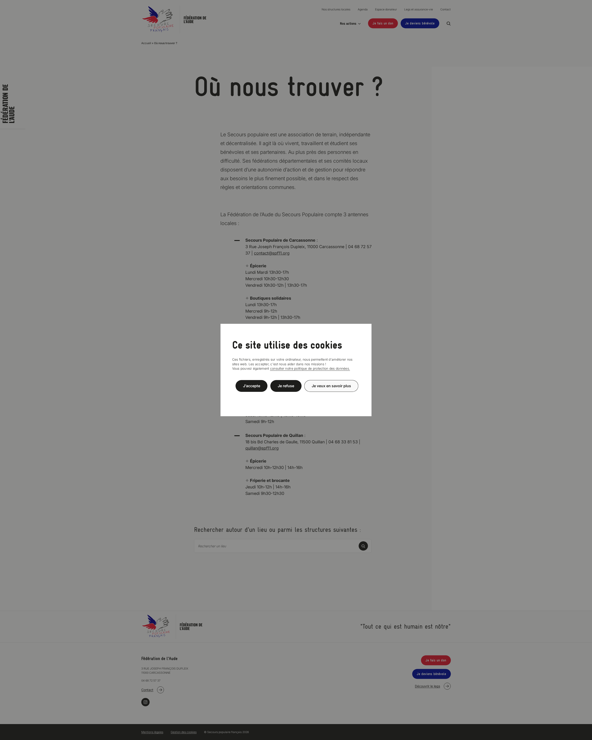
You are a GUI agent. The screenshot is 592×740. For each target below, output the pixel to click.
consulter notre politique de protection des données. (310, 368)
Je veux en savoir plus (331, 386)
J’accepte (251, 386)
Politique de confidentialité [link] (296, 397)
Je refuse (286, 386)
